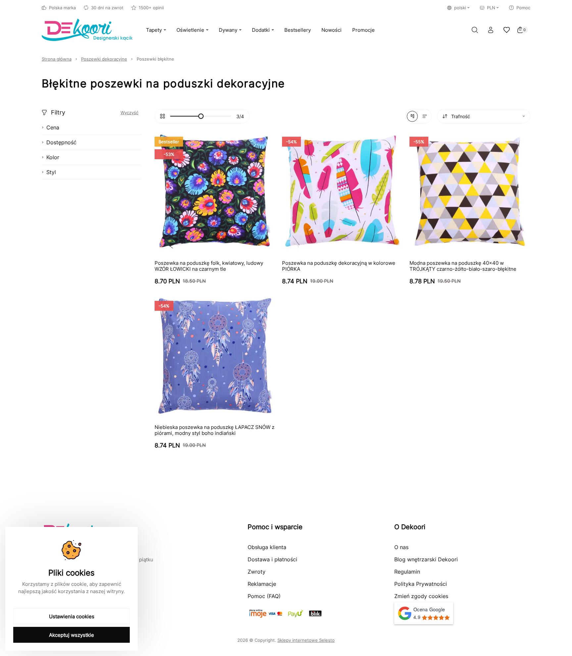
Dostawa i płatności (272, 559)
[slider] (201, 116)
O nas (401, 547)
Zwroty (256, 571)
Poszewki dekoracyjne (104, 59)
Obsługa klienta (267, 547)
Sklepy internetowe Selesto (306, 640)
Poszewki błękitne (155, 59)
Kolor (52, 157)
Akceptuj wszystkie (71, 635)
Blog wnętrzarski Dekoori (426, 559)
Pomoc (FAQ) (264, 596)
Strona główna (57, 59)
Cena (52, 127)
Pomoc (523, 7)
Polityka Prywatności (420, 584)
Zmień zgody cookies (421, 596)
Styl (51, 172)
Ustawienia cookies (71, 616)
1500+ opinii (151, 7)
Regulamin (407, 571)
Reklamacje (262, 584)
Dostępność (61, 142)
